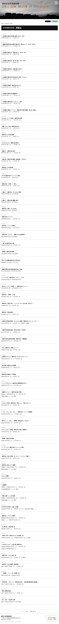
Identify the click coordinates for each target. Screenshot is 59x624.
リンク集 (26, 611)
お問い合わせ (33, 611)
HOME (2, 23)
